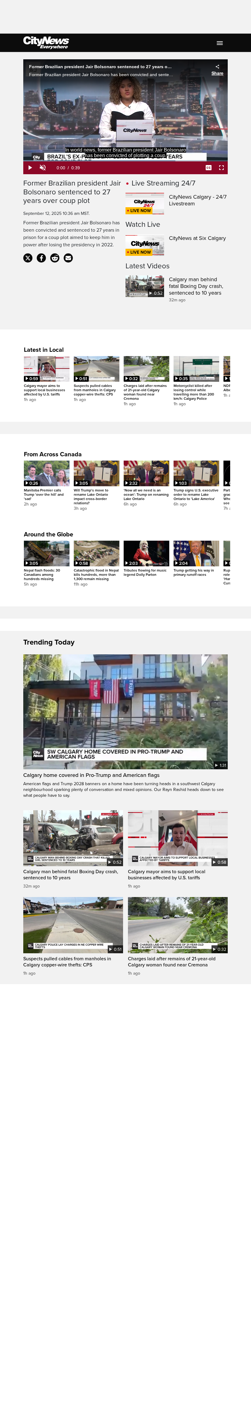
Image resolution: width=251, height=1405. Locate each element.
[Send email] (68, 258)
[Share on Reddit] (54, 258)
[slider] (125, 160)
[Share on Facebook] (41, 258)
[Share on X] (27, 258)
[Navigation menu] (220, 43)
